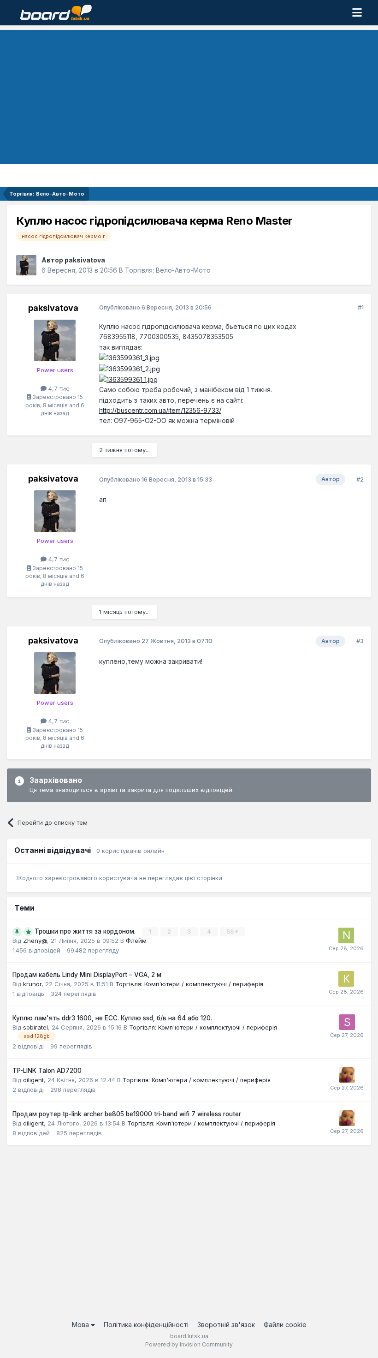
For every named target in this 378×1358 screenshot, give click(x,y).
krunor (32, 984)
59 (231, 931)
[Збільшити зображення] (129, 357)
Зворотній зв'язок (226, 1324)
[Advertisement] (189, 94)
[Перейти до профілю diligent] (347, 1075)
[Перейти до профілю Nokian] (346, 935)
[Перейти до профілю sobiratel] (347, 1022)
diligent (33, 1080)
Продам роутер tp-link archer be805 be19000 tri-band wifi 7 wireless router (126, 1114)
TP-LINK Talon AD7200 (47, 1070)
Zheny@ (35, 940)
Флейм (136, 940)
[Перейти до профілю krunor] (346, 979)
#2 (360, 479)
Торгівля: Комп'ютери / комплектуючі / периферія (189, 984)
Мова (81, 1324)
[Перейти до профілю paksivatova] (26, 265)
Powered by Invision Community (189, 1344)
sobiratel (35, 1027)
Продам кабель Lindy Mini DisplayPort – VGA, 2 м (86, 974)
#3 (360, 640)
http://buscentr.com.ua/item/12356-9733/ (160, 410)
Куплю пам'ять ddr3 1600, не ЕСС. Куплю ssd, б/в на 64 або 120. (112, 1018)
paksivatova (85, 260)
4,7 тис (58, 388)
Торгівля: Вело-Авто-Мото (168, 270)
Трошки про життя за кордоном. (86, 931)
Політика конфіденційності (146, 1324)
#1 (361, 307)
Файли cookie (285, 1324)
